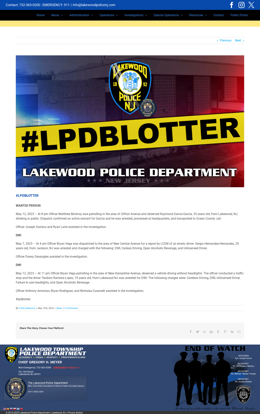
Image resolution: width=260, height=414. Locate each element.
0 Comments (71, 308)
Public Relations (27, 308)
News (59, 308)
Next (238, 40)
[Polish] (15, 409)
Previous (225, 40)
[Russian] (11, 409)
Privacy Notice (75, 412)
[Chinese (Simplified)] (21, 409)
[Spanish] (8, 409)
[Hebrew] (18, 409)
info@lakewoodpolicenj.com (94, 5)
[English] (4, 409)
